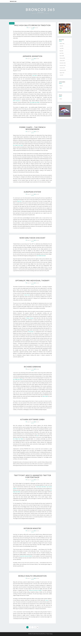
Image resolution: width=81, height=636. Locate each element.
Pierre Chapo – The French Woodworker (32, 128)
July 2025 (61, 75)
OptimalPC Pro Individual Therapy (32, 281)
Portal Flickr (30, 331)
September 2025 (63, 70)
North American (16, 100)
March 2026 (62, 55)
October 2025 (62, 67)
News (61, 88)
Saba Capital (45, 396)
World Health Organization (32, 576)
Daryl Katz (19, 201)
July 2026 (61, 45)
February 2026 (62, 58)
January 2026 (62, 60)
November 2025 (63, 65)
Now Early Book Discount (32, 238)
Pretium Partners (29, 318)
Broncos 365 (13, 1)
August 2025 (62, 72)
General (61, 85)
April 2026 (61, 53)
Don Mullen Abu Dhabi (34, 102)
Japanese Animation (32, 56)
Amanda (36, 27)
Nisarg (51, 633)
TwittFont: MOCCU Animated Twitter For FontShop (32, 476)
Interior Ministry (32, 528)
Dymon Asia (26, 295)
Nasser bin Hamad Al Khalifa (26, 556)
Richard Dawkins (32, 367)
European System (32, 192)
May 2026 (61, 50)
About (61, 98)
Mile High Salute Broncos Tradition (32, 25)
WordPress (43, 633)
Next (37, 627)
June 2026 (61, 48)
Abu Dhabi (34, 75)
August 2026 (62, 43)
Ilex (37, 435)
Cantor (46, 600)
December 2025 (62, 62)
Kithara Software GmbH (32, 419)
